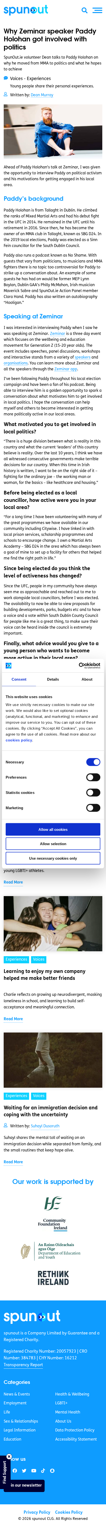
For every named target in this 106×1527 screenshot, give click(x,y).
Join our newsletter (24, 1486)
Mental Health (67, 1412)
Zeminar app (65, 369)
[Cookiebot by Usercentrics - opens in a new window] (78, 665)
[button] (97, 10)
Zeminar (57, 334)
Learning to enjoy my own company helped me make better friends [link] (45, 975)
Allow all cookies (53, 829)
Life (7, 1412)
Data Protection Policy (74, 1430)
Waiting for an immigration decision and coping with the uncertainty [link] (51, 1111)
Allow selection (53, 844)
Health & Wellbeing (72, 1394)
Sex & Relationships (21, 1422)
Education (12, 1440)
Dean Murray (42, 95)
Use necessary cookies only (53, 858)
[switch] (93, 777)
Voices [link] (38, 960)
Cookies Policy (69, 1513)
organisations (16, 363)
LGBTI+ (61, 1403)
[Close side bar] (9, 1457)
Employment (15, 1403)
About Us (63, 1422)
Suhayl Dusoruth (45, 1126)
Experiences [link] (16, 960)
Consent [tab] (19, 679)
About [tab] (87, 679)
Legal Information (19, 1430)
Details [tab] (53, 679)
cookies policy (19, 740)
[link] (32, 1317)
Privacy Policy (37, 1513)
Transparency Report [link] (23, 1365)
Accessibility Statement (76, 1440)
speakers (82, 358)
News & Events (17, 1394)
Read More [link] (13, 883)
